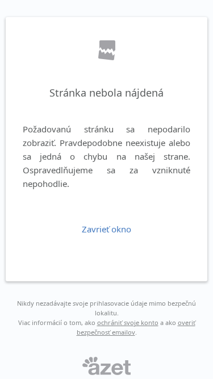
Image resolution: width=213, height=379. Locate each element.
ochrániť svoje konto (127, 322)
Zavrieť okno (106, 229)
